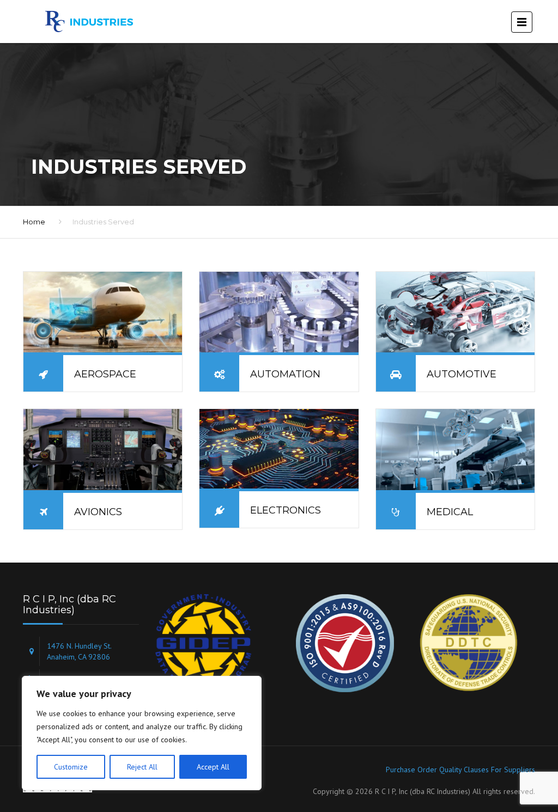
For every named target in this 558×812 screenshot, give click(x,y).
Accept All (213, 767)
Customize (71, 767)
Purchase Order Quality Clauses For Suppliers (460, 769)
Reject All (142, 767)
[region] (142, 733)
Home (34, 221)
